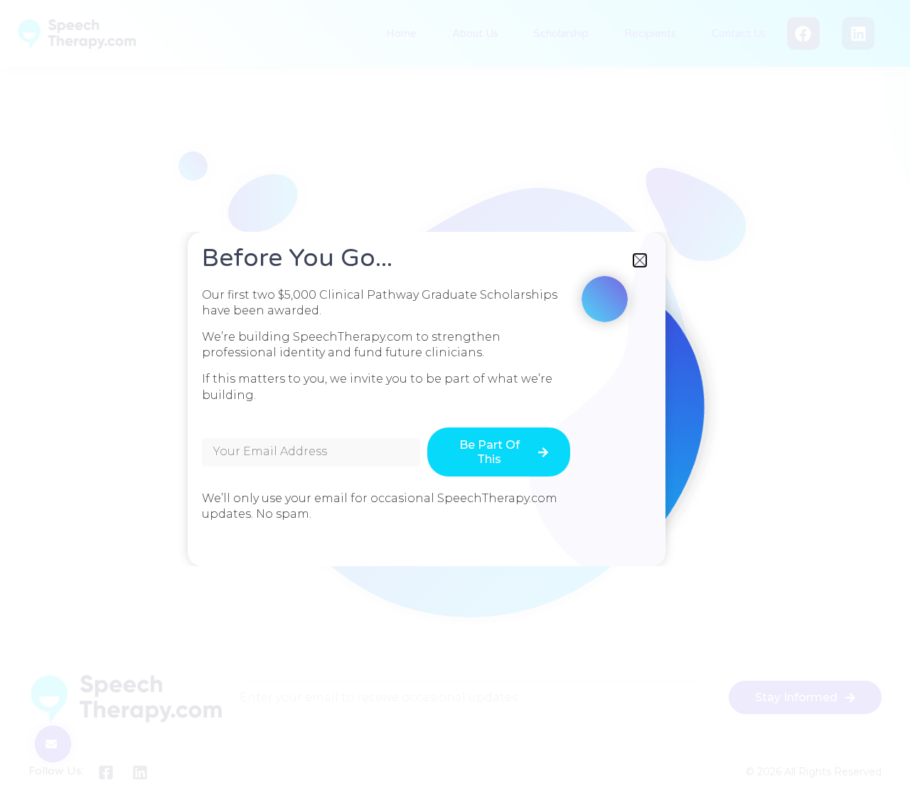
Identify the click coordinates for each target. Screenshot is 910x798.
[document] (455, 399)
